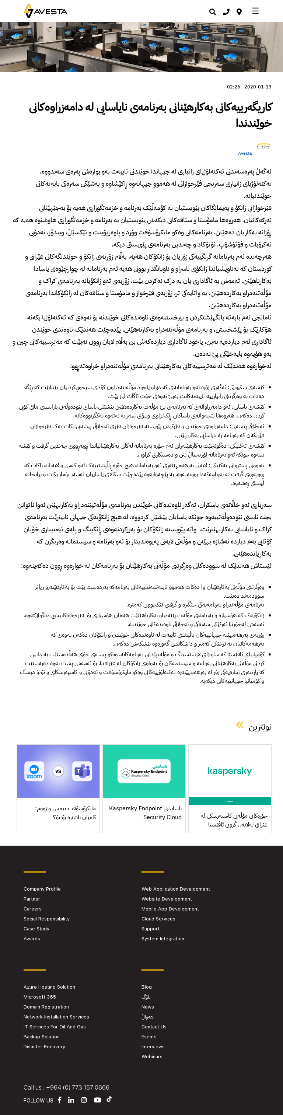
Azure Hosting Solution (49, 987)
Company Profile (42, 889)
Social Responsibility (47, 919)
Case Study (36, 929)
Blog (147, 987)
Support (151, 929)
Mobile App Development (170, 909)
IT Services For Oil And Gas (55, 1027)
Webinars (152, 1056)
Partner (32, 899)
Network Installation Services (56, 1017)
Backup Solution (42, 1036)
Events (149, 1036)
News (148, 1007)
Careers (33, 909)
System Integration (163, 938)
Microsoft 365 (40, 997)
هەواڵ (147, 1017)
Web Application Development (176, 889)
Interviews (153, 1046)
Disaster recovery (44, 1046)
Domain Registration (46, 1007)
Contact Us (154, 1027)
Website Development (167, 899)
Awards (32, 938)
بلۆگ (146, 997)
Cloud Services (158, 919)
